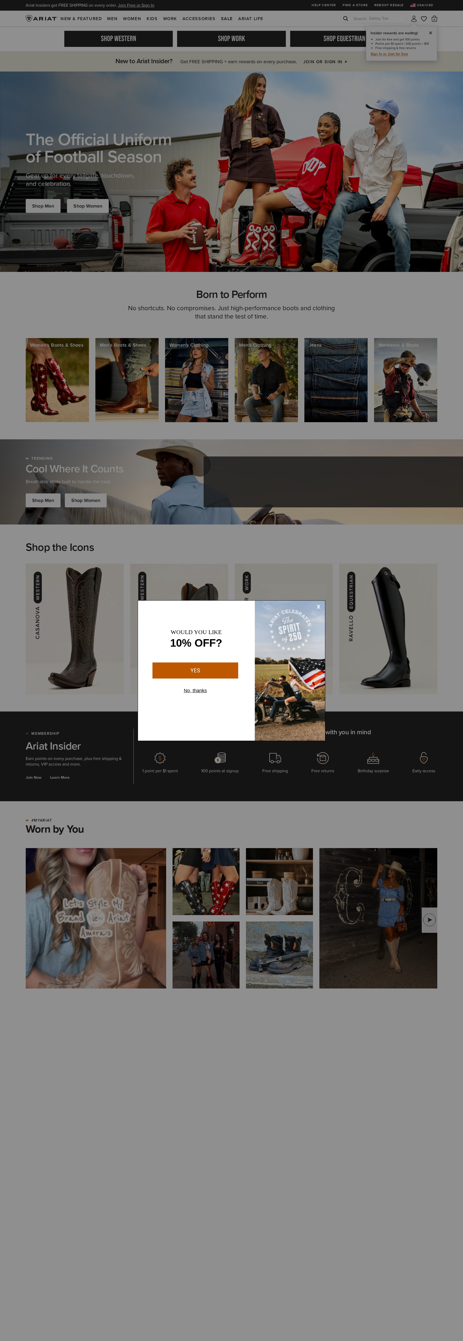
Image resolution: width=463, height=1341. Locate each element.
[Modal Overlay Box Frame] (231, 670)
